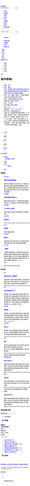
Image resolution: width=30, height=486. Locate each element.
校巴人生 (6, 326)
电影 (5, 15)
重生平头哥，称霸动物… (11, 444)
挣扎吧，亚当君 (9, 442)
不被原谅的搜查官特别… (11, 448)
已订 (2, 56)
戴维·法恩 (15, 91)
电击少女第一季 (8, 360)
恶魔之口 (6, 237)
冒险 (9, 87)
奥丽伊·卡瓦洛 (12, 89)
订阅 (2, 54)
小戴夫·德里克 (12, 99)
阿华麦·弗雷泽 (23, 91)
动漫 (5, 17)
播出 (6, 46)
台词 (5, 44)
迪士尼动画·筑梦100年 (9, 290)
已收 (2, 52)
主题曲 (6, 42)
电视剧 (6, 13)
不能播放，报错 (9, 158)
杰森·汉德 (19, 99)
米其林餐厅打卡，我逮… (11, 450)
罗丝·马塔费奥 (8, 91)
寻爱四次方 (6, 219)
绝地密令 (6, 228)
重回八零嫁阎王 (9, 446)
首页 (5, 11)
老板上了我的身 (9, 452)
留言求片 (3, 472)
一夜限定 (6, 248)
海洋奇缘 (6, 309)
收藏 (2, 50)
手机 (2, 58)
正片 (5, 169)
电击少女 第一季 (8, 394)
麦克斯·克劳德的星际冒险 (10, 180)
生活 (2, 428)
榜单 (5, 23)
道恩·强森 (19, 89)
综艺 (5, 19)
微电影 (6, 21)
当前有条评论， (16, 111)
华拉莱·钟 (26, 89)
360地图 (20, 464)
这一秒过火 (7, 440)
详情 (20, 125)
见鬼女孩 (6, 377)
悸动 (5, 341)
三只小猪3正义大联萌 (9, 208)
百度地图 (14, 464)
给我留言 (25, 464)
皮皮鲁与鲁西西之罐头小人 (10, 197)
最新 (5, 25)
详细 (6, 40)
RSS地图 (9, 464)
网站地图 (6, 27)
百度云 (6, 157)
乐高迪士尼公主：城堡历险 (10, 276)
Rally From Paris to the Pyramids (12, 265)
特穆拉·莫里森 (18, 93)
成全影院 (3, 6)
